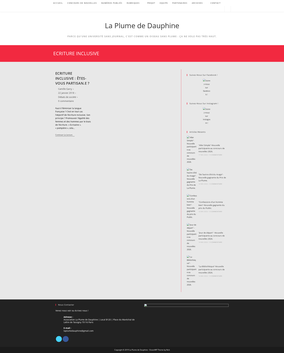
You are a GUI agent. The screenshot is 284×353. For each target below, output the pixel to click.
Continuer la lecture (65, 135)
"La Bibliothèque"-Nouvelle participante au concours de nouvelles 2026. (212, 269)
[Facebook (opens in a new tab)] (213, 9)
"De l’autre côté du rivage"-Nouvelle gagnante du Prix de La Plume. (212, 177)
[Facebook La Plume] (206, 87)
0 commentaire (66, 100)
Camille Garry (65, 88)
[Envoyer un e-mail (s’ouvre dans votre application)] (221, 9)
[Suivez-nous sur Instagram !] (206, 116)
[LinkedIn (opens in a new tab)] (217, 9)
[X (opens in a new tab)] (209, 9)
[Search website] (228, 9)
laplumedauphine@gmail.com (78, 330)
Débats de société (67, 96)
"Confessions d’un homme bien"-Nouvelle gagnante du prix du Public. (212, 205)
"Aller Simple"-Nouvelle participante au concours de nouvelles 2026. (212, 148)
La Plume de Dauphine (142, 25)
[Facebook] (66, 339)
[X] (59, 339)
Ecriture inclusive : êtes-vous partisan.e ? (72, 78)
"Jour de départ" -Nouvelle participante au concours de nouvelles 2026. (212, 235)
